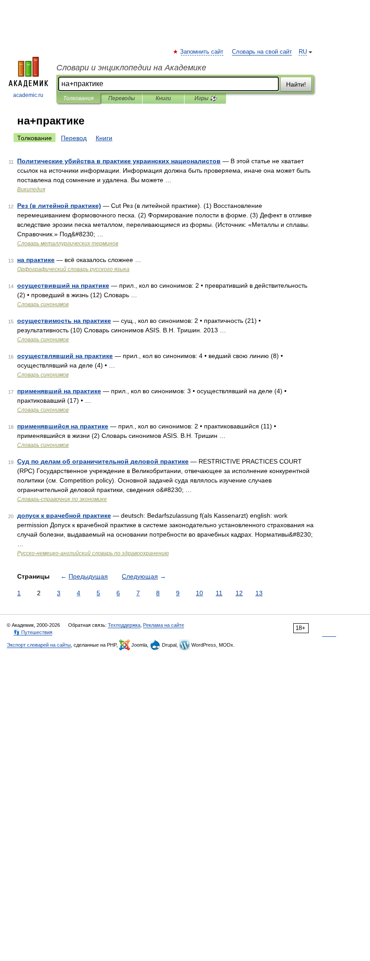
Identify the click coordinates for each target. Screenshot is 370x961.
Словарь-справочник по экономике (62, 499)
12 (239, 593)
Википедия (31, 189)
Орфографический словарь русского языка (73, 269)
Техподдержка (124, 625)
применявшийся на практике (62, 426)
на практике (36, 259)
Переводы (121, 98)
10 (199, 593)
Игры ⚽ (205, 98)
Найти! (296, 84)
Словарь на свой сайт (262, 52)
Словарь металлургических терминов (67, 243)
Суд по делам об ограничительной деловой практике (103, 461)
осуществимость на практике (64, 320)
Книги (163, 98)
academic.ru (28, 95)
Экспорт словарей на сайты (39, 645)
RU (303, 52)
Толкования (78, 98)
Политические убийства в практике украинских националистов (119, 161)
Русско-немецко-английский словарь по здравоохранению (93, 553)
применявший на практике (59, 391)
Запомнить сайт (202, 52)
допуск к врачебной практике (64, 515)
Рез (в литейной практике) (59, 205)
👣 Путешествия (33, 632)
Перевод (74, 138)
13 (259, 593)
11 (219, 593)
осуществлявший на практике (65, 355)
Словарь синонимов (43, 304)
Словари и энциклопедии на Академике (131, 67)
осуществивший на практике (63, 285)
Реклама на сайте (163, 625)
